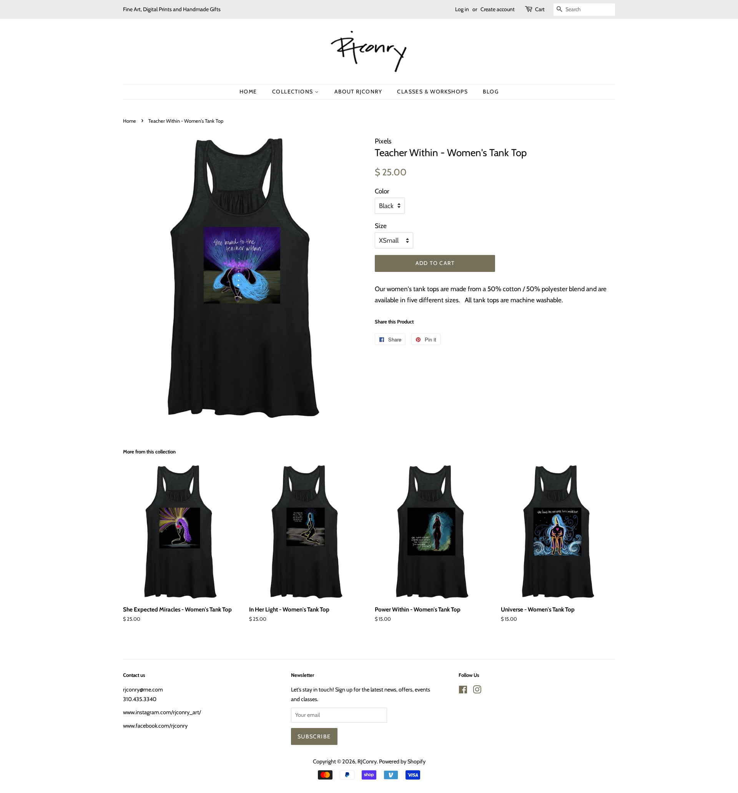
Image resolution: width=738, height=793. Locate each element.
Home (248, 91)
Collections (293, 91)
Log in (462, 9)
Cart (540, 9)
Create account (497, 9)
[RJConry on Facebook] (463, 691)
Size (381, 226)
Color (382, 191)
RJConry (367, 761)
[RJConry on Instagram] (477, 691)
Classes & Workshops (432, 91)
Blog (491, 91)
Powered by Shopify (402, 761)
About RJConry (358, 91)
